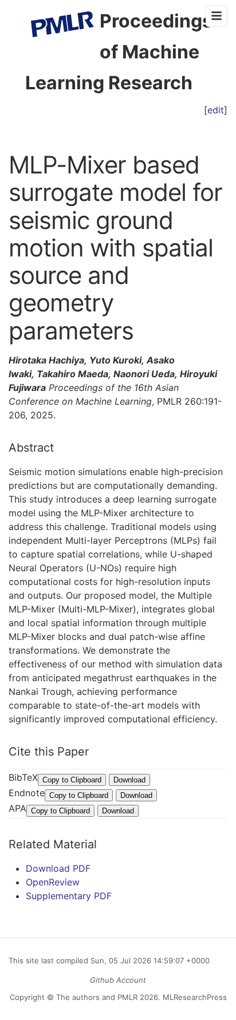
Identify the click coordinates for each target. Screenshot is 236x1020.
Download (129, 780)
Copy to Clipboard (71, 780)
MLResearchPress (193, 997)
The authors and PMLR (96, 997)
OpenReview (53, 882)
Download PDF (58, 868)
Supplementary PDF (69, 896)
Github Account (118, 980)
